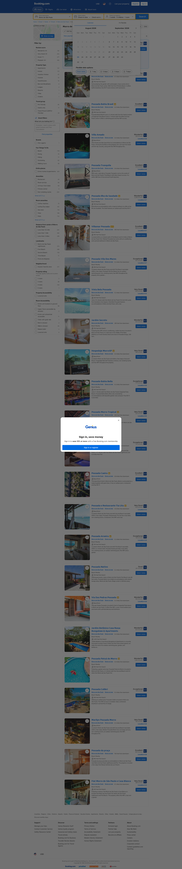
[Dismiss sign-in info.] (118, 420)
